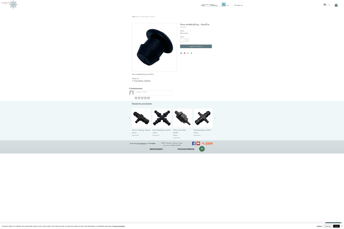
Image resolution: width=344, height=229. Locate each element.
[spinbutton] (184, 40)
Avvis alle (328, 226)
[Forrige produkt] (129, 118)
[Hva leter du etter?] (224, 4)
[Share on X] (191, 53)
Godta (336, 226)
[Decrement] (181, 40)
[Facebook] (194, 143)
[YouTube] (198, 143)
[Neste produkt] (215, 118)
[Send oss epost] (202, 149)
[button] (336, 5)
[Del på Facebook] (181, 53)
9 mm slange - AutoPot (142, 81)
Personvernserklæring (119, 226)
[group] (172, 124)
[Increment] (187, 40)
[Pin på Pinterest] (185, 53)
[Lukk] (342, 226)
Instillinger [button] (319, 226)
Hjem (134, 16)
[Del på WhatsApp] (188, 53)
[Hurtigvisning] (141, 118)
